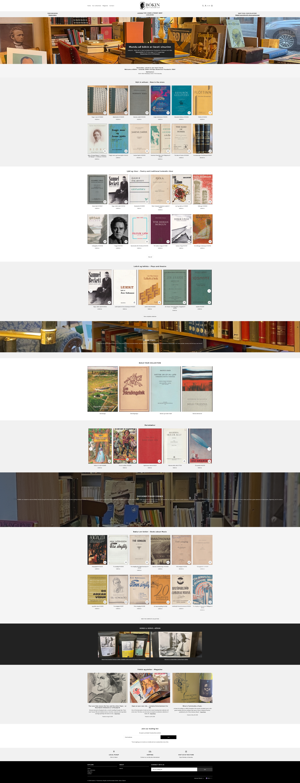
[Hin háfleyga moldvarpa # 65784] (202, 229)
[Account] (205, 5)
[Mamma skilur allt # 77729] (175, 446)
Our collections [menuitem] (96, 5)
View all (150, 257)
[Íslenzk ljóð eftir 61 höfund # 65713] (139, 229)
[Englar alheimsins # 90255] (160, 100)
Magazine (90, 772)
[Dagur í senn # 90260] (97, 100)
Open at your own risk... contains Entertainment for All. (150, 706)
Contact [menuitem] (111, 5)
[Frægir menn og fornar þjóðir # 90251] (118, 138)
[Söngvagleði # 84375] (97, 550)
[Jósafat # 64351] (200, 287)
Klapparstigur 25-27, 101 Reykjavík (150, 54)
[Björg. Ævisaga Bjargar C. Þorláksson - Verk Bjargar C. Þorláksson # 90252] (97, 138)
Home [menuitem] (89, 5)
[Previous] (91, 291)
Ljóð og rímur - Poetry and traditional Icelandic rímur (150, 171)
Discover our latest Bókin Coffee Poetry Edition (176, 659)
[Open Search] (203, 5)
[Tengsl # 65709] (118, 229)
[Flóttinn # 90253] (202, 100)
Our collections (91, 770)
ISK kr (209, 778)
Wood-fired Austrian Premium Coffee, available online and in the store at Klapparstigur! (124, 659)
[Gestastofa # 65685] (139, 189)
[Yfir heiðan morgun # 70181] (160, 229)
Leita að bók (150, 14)
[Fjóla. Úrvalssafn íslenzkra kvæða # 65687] (160, 189)
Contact (90, 773)
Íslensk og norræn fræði (166, 413)
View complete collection (150, 316)
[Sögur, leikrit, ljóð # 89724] (118, 189)
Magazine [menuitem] (105, 5)
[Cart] (211, 5)
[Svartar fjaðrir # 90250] (139, 138)
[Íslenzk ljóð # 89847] (97, 189)
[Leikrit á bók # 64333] (150, 287)
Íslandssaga (103, 413)
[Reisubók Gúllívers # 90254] (181, 100)
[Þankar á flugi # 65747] (181, 229)
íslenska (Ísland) (198, 778)
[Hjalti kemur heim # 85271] (150, 446)
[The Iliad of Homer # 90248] (181, 138)
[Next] (209, 291)
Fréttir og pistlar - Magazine (150, 669)
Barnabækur (150, 425)
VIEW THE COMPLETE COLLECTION (150, 619)
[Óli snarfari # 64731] (200, 446)
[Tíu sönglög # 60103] (118, 550)
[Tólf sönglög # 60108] (181, 550)
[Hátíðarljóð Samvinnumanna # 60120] (181, 589)
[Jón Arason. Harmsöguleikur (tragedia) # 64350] (175, 287)
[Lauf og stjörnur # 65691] (181, 189)
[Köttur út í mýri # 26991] (100, 446)
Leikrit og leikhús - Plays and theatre (150, 266)
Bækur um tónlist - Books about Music (150, 532)
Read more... (150, 503)
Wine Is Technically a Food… (192, 706)
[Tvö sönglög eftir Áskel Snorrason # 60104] (139, 550)
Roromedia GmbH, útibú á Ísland (117, 780)
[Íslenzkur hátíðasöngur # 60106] (160, 550)
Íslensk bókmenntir (197, 413)
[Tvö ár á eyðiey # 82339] (125, 446)
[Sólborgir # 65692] (202, 189)
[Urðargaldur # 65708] (97, 229)
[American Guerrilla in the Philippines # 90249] (160, 138)
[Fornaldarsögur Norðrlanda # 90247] (202, 138)
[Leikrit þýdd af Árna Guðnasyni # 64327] (125, 287)
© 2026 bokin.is (91, 780)
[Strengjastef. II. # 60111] (202, 550)
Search (121, 768)
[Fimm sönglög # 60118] (139, 589)
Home (89, 768)
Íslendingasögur (134, 413)
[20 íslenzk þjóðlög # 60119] (160, 589)
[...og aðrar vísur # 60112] (97, 589)
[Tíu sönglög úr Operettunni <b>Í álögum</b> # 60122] (202, 589)
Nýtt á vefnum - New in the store (150, 82)
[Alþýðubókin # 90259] (118, 100)
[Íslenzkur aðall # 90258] (139, 100)
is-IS (208, 5)
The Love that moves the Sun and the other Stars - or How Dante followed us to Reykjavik (107, 706)
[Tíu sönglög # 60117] (118, 589)
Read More (117, 713)
